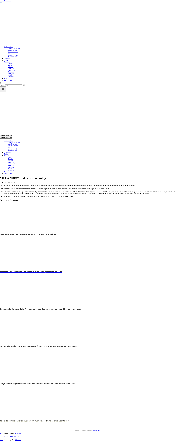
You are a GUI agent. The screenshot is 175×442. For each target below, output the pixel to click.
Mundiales (11, 73)
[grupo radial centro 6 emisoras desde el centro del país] (82, 43)
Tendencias (11, 76)
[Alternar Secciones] (31, 155)
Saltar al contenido (5, 1)
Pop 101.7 (11, 53)
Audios (6, 60)
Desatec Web (96, 430)
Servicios (6, 78)
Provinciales (11, 70)
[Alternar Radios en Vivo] (31, 141)
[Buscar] (0, 83)
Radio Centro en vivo (14, 48)
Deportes (10, 65)
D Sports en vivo (12, 57)
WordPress (18, 433)
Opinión (10, 75)
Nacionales (11, 72)
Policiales (10, 67)
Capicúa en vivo (12, 50)
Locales (10, 63)
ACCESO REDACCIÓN (11, 437)
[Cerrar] (3, 89)
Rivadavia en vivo (13, 55)
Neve (1, 433)
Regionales (11, 68)
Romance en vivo (13, 52)
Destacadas (7, 58)
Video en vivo (8, 80)
